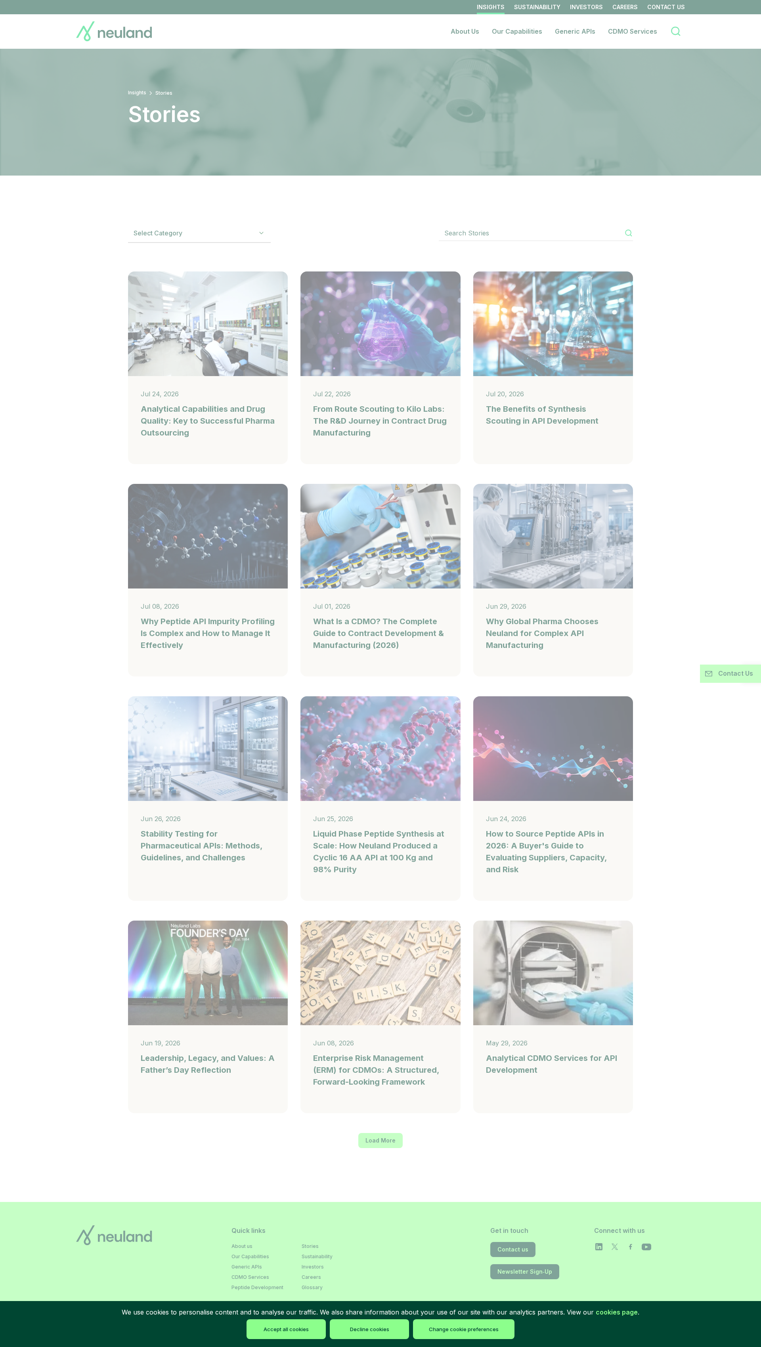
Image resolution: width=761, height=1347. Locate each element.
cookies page (617, 1312)
